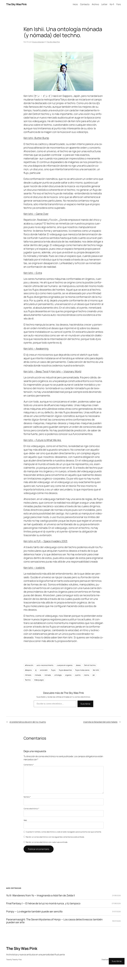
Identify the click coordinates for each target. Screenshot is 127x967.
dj (36, 670)
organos (68, 675)
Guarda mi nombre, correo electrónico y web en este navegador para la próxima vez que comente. (63, 832)
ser (94, 675)
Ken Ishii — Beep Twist (36, 371)
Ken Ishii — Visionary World (66, 371)
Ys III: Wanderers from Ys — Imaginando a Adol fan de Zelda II (40, 895)
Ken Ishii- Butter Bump (36, 138)
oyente (77, 675)
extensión (44, 670)
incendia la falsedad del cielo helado (100, 721)
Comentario (29, 764)
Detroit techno (90, 665)
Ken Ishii (96, 670)
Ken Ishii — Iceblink (34, 567)
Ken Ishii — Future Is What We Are (43, 440)
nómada (48, 675)
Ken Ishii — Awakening (36, 348)
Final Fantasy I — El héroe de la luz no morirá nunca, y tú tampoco (43, 903)
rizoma (86, 675)
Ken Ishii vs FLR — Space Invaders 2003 (46, 541)
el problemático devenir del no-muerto (28, 721)
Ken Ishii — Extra (33, 273)
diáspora (28, 670)
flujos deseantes (65, 670)
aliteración (29, 665)
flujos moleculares (82, 670)
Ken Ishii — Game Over (36, 213)
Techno (28, 680)
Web (25, 820)
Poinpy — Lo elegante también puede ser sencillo (34, 911)
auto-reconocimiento (45, 665)
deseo (78, 665)
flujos (53, 670)
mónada (38, 675)
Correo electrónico (31, 808)
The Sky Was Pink (16, 4)
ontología (58, 675)
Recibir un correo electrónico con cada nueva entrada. (47, 842)
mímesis (28, 675)
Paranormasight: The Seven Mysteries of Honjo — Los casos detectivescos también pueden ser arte (54, 921)
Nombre (27, 797)
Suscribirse (85, 703)
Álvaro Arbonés (38, 42)
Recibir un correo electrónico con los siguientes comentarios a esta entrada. (55, 837)
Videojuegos (39, 680)
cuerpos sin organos (64, 665)
